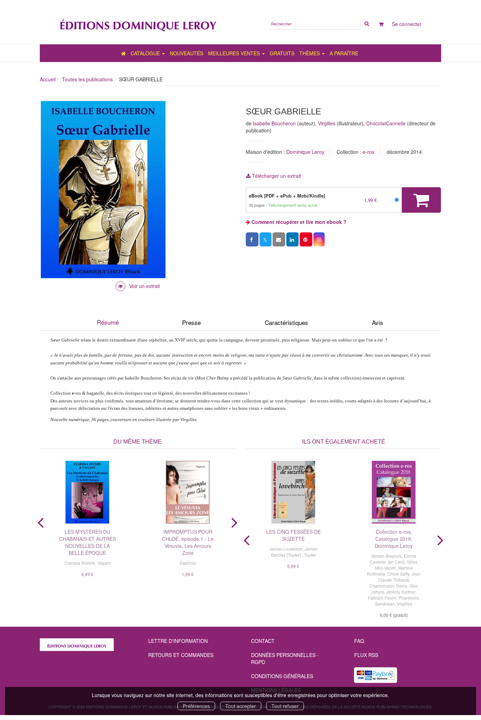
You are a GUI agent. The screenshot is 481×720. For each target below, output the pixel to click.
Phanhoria (409, 598)
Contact (263, 640)
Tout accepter (240, 705)
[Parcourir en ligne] (137, 285)
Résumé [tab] (108, 322)
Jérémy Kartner (400, 592)
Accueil (48, 79)
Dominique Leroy (305, 151)
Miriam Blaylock (386, 556)
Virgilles (326, 123)
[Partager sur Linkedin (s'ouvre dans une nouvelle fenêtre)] (292, 239)
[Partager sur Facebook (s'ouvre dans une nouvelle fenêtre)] (252, 239)
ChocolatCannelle (386, 123)
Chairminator (381, 586)
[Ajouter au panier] (421, 200)
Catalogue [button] (146, 53)
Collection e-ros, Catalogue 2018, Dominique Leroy (394, 538)
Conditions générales (282, 676)
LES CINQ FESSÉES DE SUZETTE (293, 535)
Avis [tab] (377, 322)
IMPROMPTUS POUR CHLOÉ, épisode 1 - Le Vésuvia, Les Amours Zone (187, 542)
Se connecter (406, 23)
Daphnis (188, 563)
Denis (401, 586)
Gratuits (282, 53)
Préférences (196, 705)
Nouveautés (186, 53)
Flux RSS (366, 654)
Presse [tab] (191, 322)
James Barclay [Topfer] (294, 552)
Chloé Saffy (398, 574)
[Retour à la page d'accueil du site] (137, 22)
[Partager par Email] (279, 239)
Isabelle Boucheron (274, 123)
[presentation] (40, 521)
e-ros (368, 151)
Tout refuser (285, 705)
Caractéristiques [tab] (286, 322)
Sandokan (385, 604)
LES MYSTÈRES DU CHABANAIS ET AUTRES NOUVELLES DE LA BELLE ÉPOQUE (87, 542)
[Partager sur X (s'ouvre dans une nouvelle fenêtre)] (265, 239)
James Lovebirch (286, 549)
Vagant (104, 563)
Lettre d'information (178, 640)
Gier (413, 586)
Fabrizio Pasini (382, 598)
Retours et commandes (180, 654)
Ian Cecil (396, 562)
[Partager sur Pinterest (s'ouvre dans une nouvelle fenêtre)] (306, 239)
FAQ (359, 640)
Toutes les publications (87, 79)
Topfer (310, 555)
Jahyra (377, 592)
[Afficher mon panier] (381, 23)
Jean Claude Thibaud (399, 577)
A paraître (344, 53)
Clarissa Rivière (79, 563)
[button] (319, 239)
